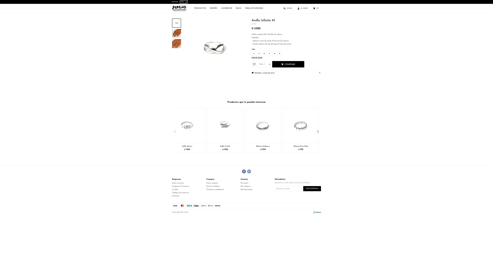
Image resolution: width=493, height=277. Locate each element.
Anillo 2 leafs (225, 146)
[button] (318, 131)
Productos (200, 8)
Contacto (175, 196)
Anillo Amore (187, 146)
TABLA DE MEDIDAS (254, 8)
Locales (175, 189)
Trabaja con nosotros (180, 193)
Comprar (290, 64)
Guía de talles (257, 57)
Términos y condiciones (215, 189)
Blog (238, 8)
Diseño (213, 8)
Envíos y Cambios (213, 186)
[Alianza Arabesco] (263, 125)
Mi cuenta (244, 183)
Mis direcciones (246, 189)
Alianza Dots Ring (300, 146)
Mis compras (245, 186)
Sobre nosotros (178, 183)
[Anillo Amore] (187, 125)
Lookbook (226, 8)
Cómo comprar (212, 183)
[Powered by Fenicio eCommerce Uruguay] (317, 212)
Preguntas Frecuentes (180, 186)
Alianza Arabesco (263, 146)
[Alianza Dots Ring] (300, 125)
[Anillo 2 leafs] (225, 125)
